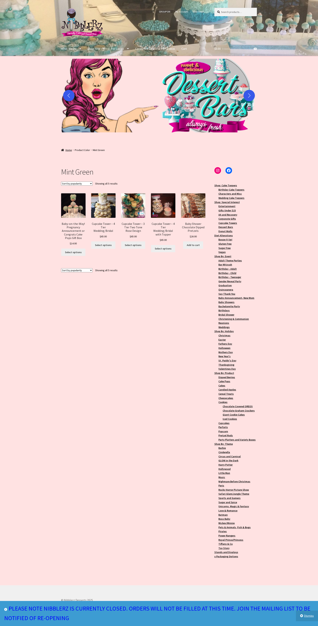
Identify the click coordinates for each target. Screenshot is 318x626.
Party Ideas (168, 48)
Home (69, 150)
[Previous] (69, 95)
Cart (184, 48)
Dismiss (309, 616)
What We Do (68, 48)
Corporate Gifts (145, 48)
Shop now (94, 48)
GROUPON (164, 11)
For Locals (117, 48)
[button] (110, 95)
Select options (73, 252)
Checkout (198, 11)
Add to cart (193, 245)
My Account (181, 11)
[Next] (249, 95)
